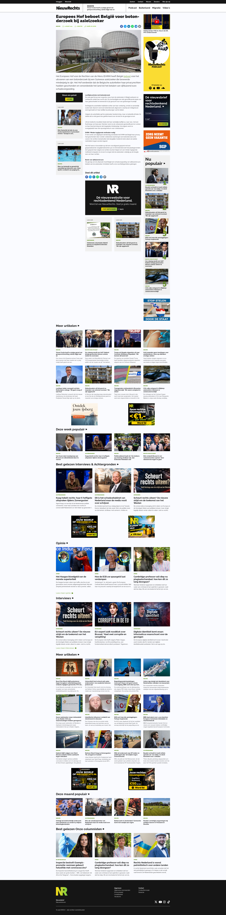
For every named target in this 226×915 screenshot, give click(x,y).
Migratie (156, 8)
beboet (127, 76)
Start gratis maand (109, 209)
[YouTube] (158, 88)
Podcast (132, 8)
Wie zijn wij (166, 2)
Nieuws (148, 2)
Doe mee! (69, 99)
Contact (140, 2)
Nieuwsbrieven (61, 902)
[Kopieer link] (139, 26)
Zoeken (132, 2)
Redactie (141, 892)
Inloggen (59, 2)
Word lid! (68, 2)
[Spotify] (150, 88)
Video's (166, 8)
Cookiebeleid (118, 894)
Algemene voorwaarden (122, 890)
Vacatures (117, 896)
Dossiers (157, 2)
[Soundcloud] (163, 88)
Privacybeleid (118, 892)
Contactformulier (144, 890)
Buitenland (144, 8)
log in (122, 209)
